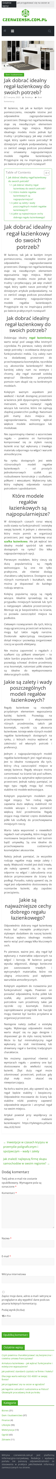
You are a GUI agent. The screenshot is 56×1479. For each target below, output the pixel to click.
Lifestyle (6, 1425)
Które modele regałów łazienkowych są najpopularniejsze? (24, 196)
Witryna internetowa (14, 1274)
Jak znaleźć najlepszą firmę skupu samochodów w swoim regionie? (26, 1161)
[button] (45, 173)
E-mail (6, 1256)
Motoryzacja (8, 1429)
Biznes (5, 1410)
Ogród (5, 1434)
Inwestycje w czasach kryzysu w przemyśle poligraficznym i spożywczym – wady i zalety (25, 1146)
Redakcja (29, 97)
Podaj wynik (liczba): (13, 1310)
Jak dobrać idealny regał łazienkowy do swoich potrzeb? (27, 179)
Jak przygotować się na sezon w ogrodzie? (23, 1384)
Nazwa (7, 1238)
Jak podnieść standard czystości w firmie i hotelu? (27, 1371)
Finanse (6, 1420)
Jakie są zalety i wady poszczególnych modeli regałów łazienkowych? (29, 206)
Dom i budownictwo (14, 74)
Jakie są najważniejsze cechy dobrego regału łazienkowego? (29, 215)
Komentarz (9, 1193)
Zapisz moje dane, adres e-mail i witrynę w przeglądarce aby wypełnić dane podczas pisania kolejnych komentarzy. (26, 1299)
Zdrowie (6, 1439)
